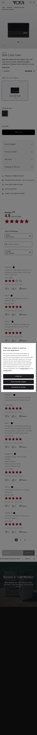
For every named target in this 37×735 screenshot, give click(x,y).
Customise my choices (18, 387)
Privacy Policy (24, 368)
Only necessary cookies (18, 381)
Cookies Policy (7, 370)
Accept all (18, 376)
